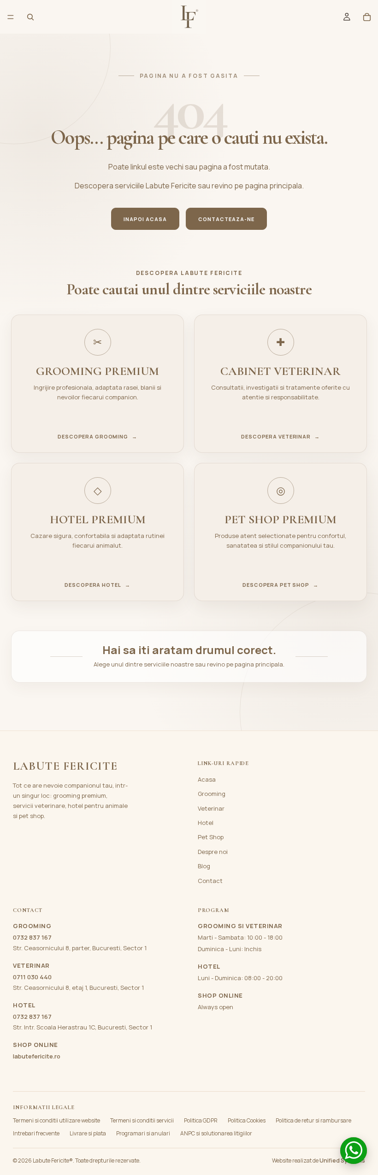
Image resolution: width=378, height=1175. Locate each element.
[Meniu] (10, 17)
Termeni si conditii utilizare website (56, 1120)
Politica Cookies (247, 1120)
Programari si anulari (143, 1133)
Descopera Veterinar (280, 436)
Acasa (207, 779)
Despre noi (213, 852)
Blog (204, 866)
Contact (210, 881)
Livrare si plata (88, 1133)
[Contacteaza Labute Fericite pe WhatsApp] (353, 1150)
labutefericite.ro (36, 1056)
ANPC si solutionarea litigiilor (216, 1133)
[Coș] (367, 17)
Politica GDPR (201, 1120)
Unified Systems (342, 1160)
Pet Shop (211, 837)
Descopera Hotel (97, 585)
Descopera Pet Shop (280, 585)
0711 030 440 (32, 977)
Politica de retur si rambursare (313, 1120)
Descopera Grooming (97, 436)
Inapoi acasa (145, 219)
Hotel (205, 822)
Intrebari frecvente (36, 1133)
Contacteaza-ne (226, 219)
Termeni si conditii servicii (142, 1120)
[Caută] (30, 17)
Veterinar (211, 808)
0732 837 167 (32, 937)
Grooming (211, 793)
